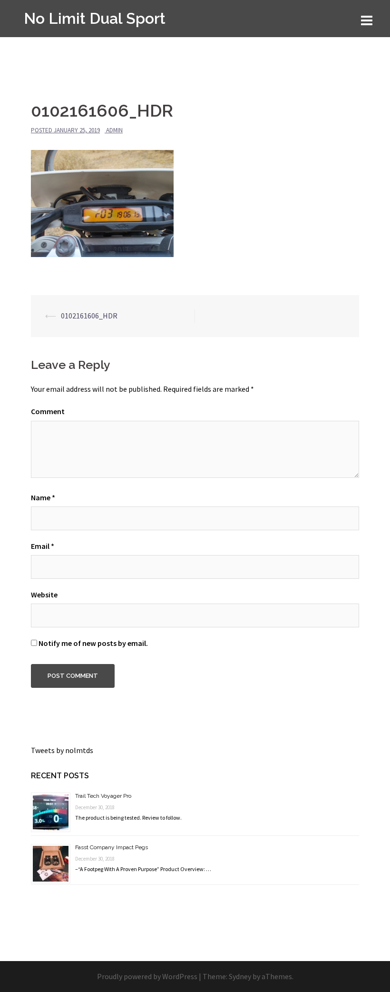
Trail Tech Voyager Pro (103, 796)
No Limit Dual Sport (95, 18)
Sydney (240, 976)
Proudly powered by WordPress (147, 976)
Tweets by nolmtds (62, 750)
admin (114, 130)
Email (42, 546)
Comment (48, 411)
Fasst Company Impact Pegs (111, 847)
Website (44, 594)
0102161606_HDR (89, 315)
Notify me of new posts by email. (93, 643)
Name (43, 497)
